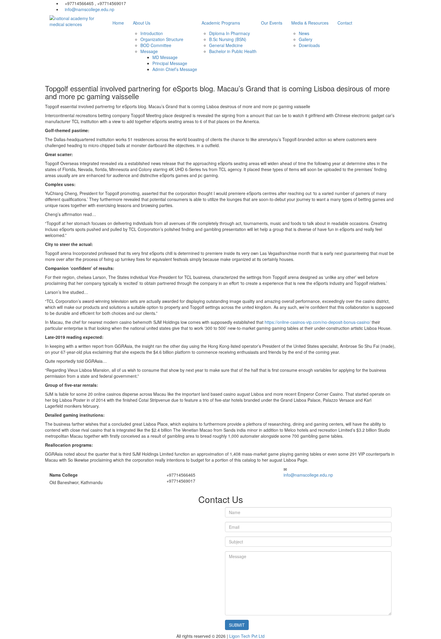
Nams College (64, 475)
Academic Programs (221, 23)
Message (149, 51)
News (304, 33)
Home (118, 23)
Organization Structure (161, 39)
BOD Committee (155, 45)
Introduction (151, 33)
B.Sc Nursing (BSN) (227, 39)
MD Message (165, 57)
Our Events (271, 23)
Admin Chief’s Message (174, 69)
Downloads (309, 45)
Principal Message (169, 63)
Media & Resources (309, 23)
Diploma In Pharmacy (229, 33)
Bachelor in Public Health (232, 51)
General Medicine (226, 45)
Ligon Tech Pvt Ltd (247, 636)
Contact (345, 23)
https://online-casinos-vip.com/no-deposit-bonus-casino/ (317, 322)
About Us (141, 23)
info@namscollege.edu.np (89, 9)
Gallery (305, 39)
